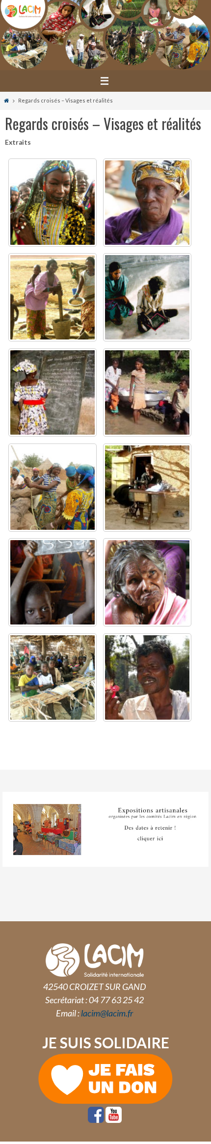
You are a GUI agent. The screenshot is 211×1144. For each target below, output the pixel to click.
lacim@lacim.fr (107, 1013)
